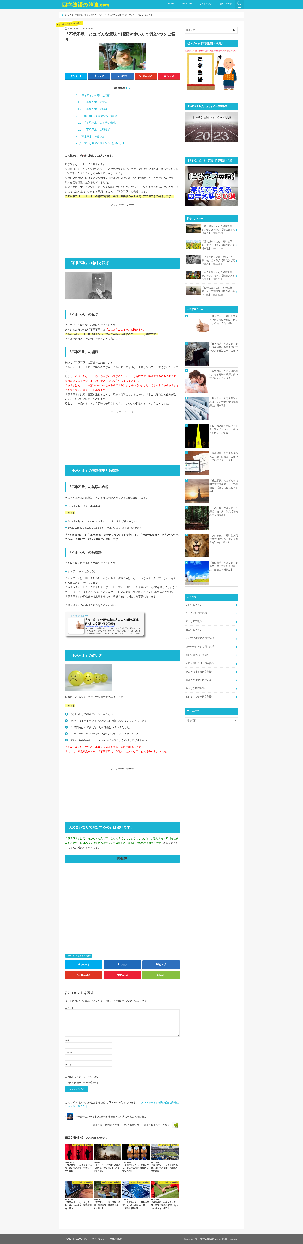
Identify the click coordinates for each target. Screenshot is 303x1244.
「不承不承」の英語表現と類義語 (96, 115)
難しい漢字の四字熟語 (197, 655)
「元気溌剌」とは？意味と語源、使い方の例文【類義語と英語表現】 (218, 245)
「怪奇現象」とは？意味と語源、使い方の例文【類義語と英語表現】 (218, 291)
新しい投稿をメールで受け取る (83, 1082)
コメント (69, 1007)
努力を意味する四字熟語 (199, 671)
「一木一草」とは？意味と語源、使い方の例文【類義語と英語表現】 (223, 511)
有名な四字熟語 (194, 621)
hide (128, 88)
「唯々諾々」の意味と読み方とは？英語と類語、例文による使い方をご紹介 (223, 320)
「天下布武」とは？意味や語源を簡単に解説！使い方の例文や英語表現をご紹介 (223, 347)
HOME (171, 3)
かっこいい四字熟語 (196, 613)
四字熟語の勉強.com (85, 4)
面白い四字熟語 (194, 629)
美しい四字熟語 (194, 605)
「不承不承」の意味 (93, 102)
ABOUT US (187, 3)
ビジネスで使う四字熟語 (199, 696)
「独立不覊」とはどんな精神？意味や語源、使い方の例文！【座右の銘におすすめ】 (223, 485)
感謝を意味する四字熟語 (199, 680)
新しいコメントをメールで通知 (83, 1077)
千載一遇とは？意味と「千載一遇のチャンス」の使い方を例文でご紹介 (223, 429)
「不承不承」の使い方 (90, 136)
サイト (68, 1064)
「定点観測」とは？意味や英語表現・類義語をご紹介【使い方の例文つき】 (223, 456)
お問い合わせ (225, 3)
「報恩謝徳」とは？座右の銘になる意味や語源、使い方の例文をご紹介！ (223, 374)
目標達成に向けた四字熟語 (200, 663)
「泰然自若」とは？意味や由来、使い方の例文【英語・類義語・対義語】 (223, 566)
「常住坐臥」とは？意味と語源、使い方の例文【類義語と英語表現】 (218, 229)
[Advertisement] (122, 229)
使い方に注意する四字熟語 (79, 955)
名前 (68, 1040)
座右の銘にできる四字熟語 (200, 646)
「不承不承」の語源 (93, 108)
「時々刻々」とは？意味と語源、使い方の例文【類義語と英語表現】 (223, 402)
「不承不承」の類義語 (94, 129)
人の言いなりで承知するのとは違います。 (101, 143)
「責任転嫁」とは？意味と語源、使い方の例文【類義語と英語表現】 (218, 276)
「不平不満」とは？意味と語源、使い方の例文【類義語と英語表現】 (218, 260)
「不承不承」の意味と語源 (93, 95)
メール (69, 1052)
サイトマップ (206, 3)
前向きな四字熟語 (195, 688)
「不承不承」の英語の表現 (97, 122)
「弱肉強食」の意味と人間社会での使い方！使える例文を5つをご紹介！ (223, 539)
